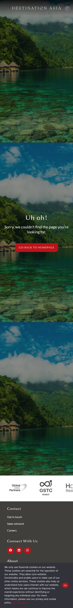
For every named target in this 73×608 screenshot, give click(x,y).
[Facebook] (10, 550)
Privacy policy (19, 602)
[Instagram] (27, 550)
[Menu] (67, 8)
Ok (65, 585)
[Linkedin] (19, 550)
